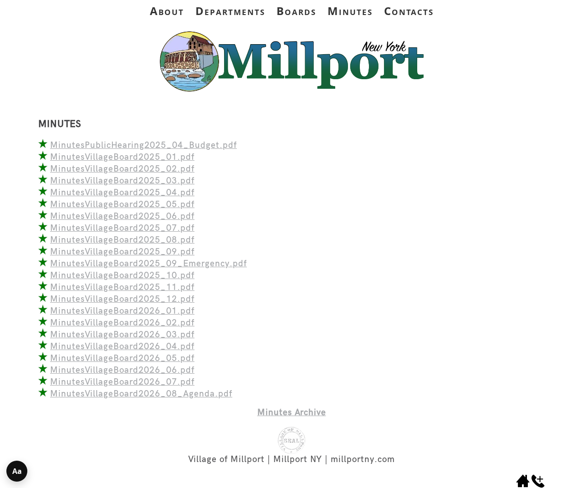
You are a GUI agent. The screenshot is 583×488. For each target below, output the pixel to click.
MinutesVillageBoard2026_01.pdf (122, 311)
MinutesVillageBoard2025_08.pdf (122, 240)
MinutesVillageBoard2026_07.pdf (122, 382)
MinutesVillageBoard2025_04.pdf (122, 193)
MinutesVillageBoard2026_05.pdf (122, 358)
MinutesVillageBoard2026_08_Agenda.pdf (141, 394)
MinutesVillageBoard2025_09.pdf (122, 252)
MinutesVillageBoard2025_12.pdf (122, 299)
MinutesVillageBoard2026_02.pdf (122, 323)
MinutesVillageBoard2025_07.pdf (122, 228)
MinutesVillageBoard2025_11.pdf (122, 287)
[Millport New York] (291, 95)
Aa (17, 471)
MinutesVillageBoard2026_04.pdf (122, 346)
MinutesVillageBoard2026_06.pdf (122, 370)
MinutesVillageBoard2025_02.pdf (122, 169)
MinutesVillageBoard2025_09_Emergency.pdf (148, 264)
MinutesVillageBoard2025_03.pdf (122, 181)
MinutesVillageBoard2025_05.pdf (122, 204)
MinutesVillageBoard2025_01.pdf (122, 157)
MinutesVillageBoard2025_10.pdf (122, 275)
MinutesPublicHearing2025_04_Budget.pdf (143, 145)
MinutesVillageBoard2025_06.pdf (122, 216)
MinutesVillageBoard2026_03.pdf (122, 335)
